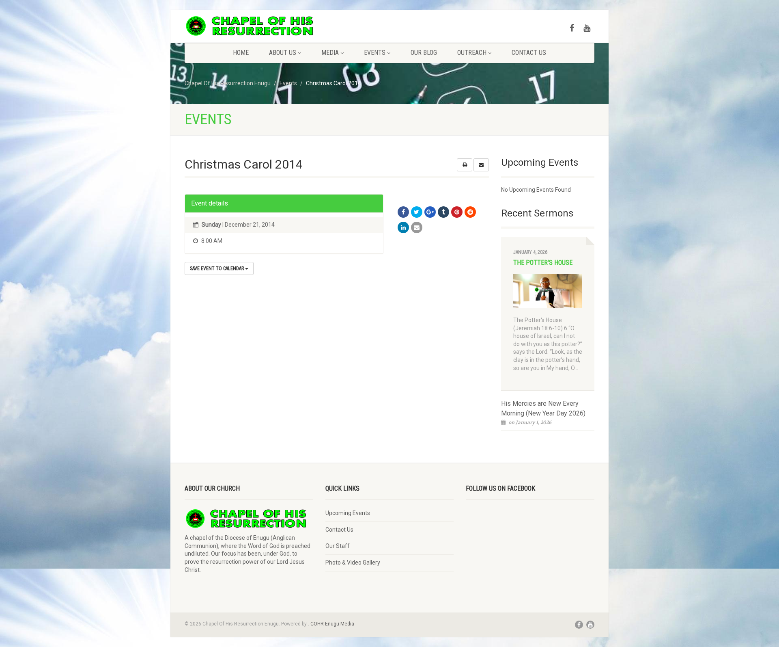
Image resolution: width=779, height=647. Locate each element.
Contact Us (529, 52)
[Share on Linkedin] (403, 227)
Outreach (471, 52)
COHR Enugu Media (332, 624)
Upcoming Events (347, 513)
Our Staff (337, 546)
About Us (282, 52)
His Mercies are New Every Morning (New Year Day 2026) (543, 408)
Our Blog (424, 52)
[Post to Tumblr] (443, 212)
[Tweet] (416, 212)
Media (330, 52)
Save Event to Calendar (217, 268)
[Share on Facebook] (403, 212)
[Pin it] (457, 212)
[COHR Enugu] (249, 26)
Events (374, 52)
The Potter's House (542, 262)
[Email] (416, 227)
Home (241, 52)
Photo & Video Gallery (352, 562)
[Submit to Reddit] (470, 212)
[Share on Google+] (430, 212)
